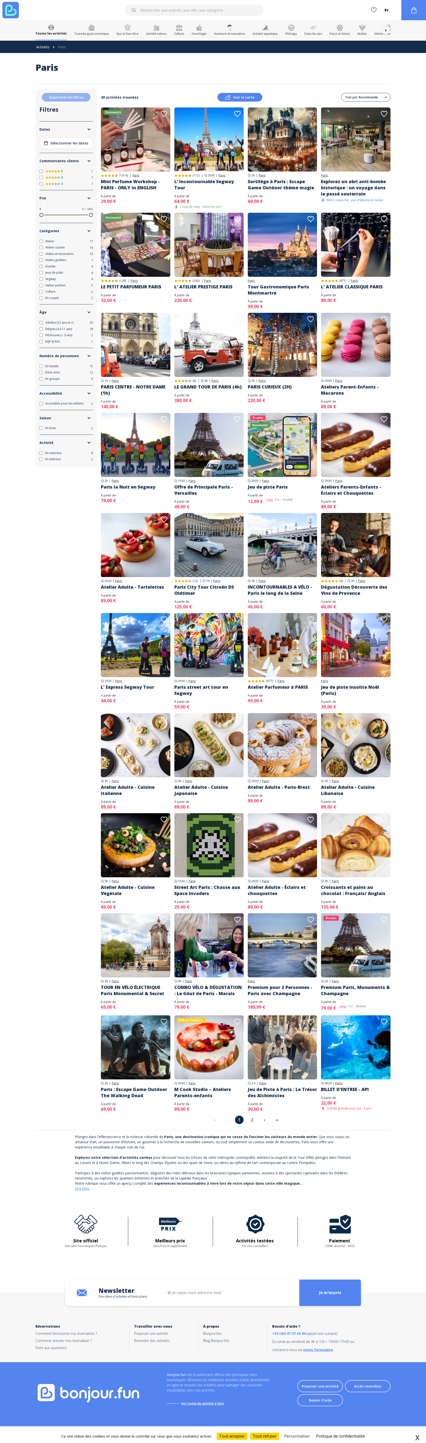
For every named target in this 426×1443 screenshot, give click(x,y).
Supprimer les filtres (66, 97)
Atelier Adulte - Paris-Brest (279, 787)
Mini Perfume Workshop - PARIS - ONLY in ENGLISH (130, 184)
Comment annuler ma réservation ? (64, 1340)
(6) (194, 381)
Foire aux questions (51, 1347)
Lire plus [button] (82, 1188)
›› (277, 1120)
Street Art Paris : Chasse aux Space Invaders (207, 890)
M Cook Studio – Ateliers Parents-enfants (202, 1092)
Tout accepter (232, 1436)
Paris (135, 175)
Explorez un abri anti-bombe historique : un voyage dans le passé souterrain (353, 187)
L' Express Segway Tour (127, 687)
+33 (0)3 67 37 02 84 (289, 1333)
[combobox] (194, 10)
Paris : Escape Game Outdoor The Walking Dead (134, 1092)
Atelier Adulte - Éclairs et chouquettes (277, 890)
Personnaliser (297, 1436)
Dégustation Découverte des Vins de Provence (354, 590)
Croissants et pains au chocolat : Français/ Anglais (353, 890)
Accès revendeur (368, 1386)
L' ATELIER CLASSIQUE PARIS (352, 287)
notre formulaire (318, 1349)
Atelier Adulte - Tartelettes (132, 587)
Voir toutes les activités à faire (202, 1403)
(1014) (123, 175)
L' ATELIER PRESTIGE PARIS (203, 287)
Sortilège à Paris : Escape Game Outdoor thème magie (281, 184)
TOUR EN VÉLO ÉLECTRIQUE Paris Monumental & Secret (132, 990)
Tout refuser (265, 1436)
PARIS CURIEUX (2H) (270, 387)
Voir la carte (243, 97)
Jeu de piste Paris (268, 487)
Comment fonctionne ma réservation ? (66, 1333)
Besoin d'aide (320, 1400)
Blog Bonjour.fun (216, 1340)
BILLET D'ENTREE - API (345, 1089)
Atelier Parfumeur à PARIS (278, 687)
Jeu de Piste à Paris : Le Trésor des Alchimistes (282, 1092)
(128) (122, 281)
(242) (196, 281)
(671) (342, 281)
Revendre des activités (152, 1340)
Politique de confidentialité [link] (340, 1436)
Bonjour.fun (212, 1333)
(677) (269, 681)
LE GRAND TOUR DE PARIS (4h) (208, 387)
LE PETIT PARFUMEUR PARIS (131, 287)
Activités (43, 47)
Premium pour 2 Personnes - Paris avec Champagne (280, 990)
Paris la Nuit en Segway (128, 487)
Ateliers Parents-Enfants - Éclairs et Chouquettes (351, 490)
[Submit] (135, 10)
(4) (341, 581)
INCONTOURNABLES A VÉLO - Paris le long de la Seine (280, 590)
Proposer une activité (151, 1333)
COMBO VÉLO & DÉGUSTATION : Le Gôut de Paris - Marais (208, 990)
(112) (196, 175)
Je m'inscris (330, 1292)
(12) (195, 581)
